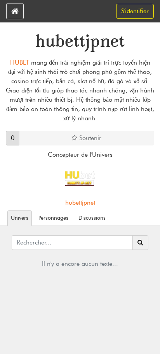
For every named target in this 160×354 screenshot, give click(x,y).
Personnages (53, 217)
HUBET (19, 62)
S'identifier (135, 11)
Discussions (92, 217)
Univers (19, 217)
